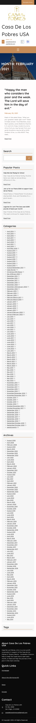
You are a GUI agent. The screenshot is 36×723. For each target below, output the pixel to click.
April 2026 (10, 442)
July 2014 (10, 316)
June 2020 (10, 344)
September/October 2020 (15, 425)
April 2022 (10, 246)
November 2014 (12, 382)
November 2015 (12, 385)
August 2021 (11, 474)
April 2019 (10, 517)
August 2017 (11, 257)
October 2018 (11, 528)
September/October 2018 (15, 423)
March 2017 (11, 557)
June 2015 (10, 333)
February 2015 (11, 291)
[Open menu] (18, 50)
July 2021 (10, 329)
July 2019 (10, 325)
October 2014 (11, 397)
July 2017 (10, 323)
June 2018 (10, 340)
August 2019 (11, 261)
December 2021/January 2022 (17, 287)
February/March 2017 (14, 297)
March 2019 (11, 519)
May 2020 (10, 376)
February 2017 (11, 560)
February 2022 (12, 466)
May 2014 (10, 619)
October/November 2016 (15, 406)
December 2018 (12, 282)
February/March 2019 (14, 299)
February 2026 (12, 445)
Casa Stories (11, 270)
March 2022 (11, 363)
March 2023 (11, 365)
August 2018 (11, 259)
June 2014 (10, 617)
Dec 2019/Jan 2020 (13, 274)
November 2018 (12, 389)
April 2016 (10, 236)
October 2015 (11, 400)
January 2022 (11, 468)
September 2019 (12, 419)
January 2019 (11, 308)
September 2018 (12, 530)
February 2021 (11, 483)
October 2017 (11, 547)
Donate (4, 692)
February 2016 (12, 293)
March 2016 (11, 355)
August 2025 (11, 447)
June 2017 (10, 338)
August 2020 (11, 263)
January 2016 (11, 304)
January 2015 (11, 302)
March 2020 (11, 359)
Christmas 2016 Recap (14, 272)
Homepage (5, 670)
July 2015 (10, 319)
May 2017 (10, 372)
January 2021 (11, 310)
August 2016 (11, 255)
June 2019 (10, 342)
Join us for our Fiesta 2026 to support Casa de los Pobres (18, 190)
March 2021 (11, 361)
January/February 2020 (15, 312)
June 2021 (10, 346)
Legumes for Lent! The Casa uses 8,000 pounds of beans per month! (16, 208)
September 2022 (12, 421)
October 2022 (11, 404)
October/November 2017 (15, 408)
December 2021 (12, 470)
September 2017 (12, 417)
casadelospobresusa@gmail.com (16, 712)
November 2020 (12, 489)
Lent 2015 (10, 351)
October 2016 (11, 566)
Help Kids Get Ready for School (13, 173)
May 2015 (10, 368)
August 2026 (11, 440)
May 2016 (10, 370)
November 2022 (12, 391)
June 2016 (10, 336)
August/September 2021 (15, 267)
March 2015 (11, 353)
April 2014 (10, 231)
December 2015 (12, 278)
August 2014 (11, 250)
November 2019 (12, 506)
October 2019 (11, 402)
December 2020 (12, 284)
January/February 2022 (15, 314)
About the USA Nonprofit (10, 677)
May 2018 (10, 374)
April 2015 (10, 233)
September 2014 (12, 410)
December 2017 (12, 280)
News (3, 685)
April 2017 (10, 238)
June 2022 (10, 348)
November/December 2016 (16, 393)
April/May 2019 (12, 248)
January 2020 (11, 504)
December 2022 (12, 289)
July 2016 (10, 321)
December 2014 (12, 276)
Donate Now (28, 2)
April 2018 (10, 240)
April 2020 (10, 242)
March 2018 (11, 357)
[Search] (29, 158)
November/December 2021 (16, 395)
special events (12, 427)
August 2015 (11, 253)
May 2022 (10, 380)
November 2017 (12, 387)
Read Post (8, 139)
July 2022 (10, 331)
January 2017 (11, 562)
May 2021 (10, 378)
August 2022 (11, 265)
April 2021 (10, 244)
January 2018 (11, 306)
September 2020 (12, 491)
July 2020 (10, 327)
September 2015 (12, 412)
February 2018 (12, 295)
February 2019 (12, 521)
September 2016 (12, 414)
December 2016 (12, 564)
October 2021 (11, 472)
